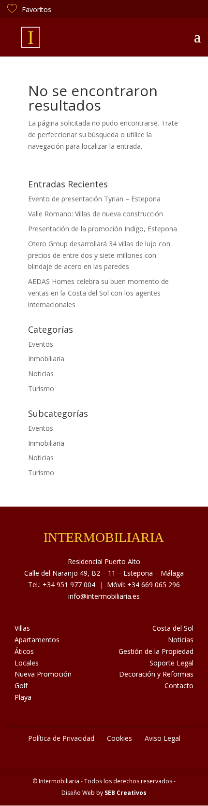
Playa (23, 697)
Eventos (40, 344)
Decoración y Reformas (156, 674)
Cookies (119, 738)
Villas (22, 628)
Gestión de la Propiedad (156, 651)
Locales (27, 662)
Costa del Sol (172, 628)
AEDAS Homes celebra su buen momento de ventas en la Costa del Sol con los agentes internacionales (98, 293)
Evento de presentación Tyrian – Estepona (94, 198)
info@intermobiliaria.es (104, 596)
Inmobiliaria (46, 358)
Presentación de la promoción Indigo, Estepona (102, 228)
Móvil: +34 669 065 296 (143, 584)
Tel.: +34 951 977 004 (61, 584)
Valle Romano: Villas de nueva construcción (95, 213)
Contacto (178, 685)
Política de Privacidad (61, 738)
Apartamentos (37, 639)
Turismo (41, 388)
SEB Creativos (125, 793)
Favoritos (36, 9)
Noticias (41, 373)
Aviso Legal (162, 738)
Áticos (24, 651)
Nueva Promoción (43, 674)
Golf (21, 685)
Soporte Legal (171, 662)
